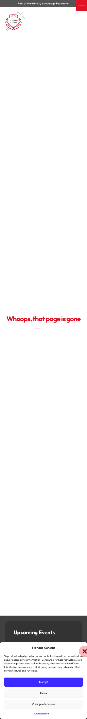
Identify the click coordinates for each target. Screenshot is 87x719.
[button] (81, 5)
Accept (43, 682)
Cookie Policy (41, 713)
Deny (43, 693)
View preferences (43, 704)
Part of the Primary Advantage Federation (43, 3)
